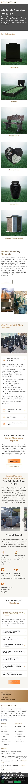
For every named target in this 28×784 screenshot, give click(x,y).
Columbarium (19, 731)
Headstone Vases (20, 736)
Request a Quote (14, 461)
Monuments (5, 729)
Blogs (3, 736)
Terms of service (6, 741)
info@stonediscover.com (11, 770)
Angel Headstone (20, 726)
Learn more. (14, 778)
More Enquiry (14, 681)
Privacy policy (5, 744)
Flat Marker (19, 734)
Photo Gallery (5, 734)
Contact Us (5, 739)
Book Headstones (20, 729)
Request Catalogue (14, 466)
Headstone (5, 731)
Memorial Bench (20, 741)
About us (4, 726)
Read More (6, 282)
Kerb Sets (18, 739)
